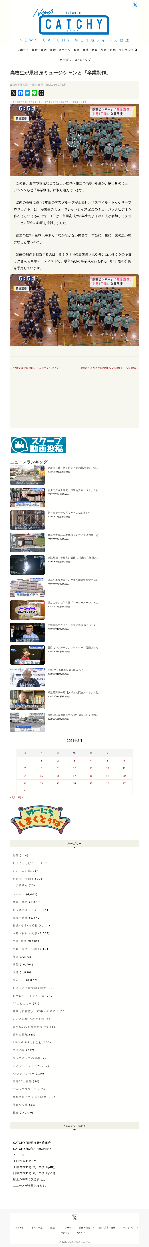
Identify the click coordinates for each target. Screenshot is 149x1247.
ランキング (126, 49)
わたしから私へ (23, 870)
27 (124, 783)
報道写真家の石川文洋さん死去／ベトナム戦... (74, 692)
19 (107, 775)
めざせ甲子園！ (23, 878)
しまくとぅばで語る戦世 (30, 987)
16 (58, 775)
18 (91, 775)
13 (124, 768)
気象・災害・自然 (104, 49)
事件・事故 (39, 49)
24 (74, 783)
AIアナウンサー (24, 1073)
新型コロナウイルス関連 (30, 1096)
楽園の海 (19, 1050)
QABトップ (83, 59)
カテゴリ (66, 59)
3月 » (20, 797)
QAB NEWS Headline (29, 47)
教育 (16, 956)
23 (58, 783)
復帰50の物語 (22, 1081)
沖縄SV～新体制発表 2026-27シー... (68, 669)
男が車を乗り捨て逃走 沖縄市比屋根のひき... (73, 467)
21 (24, 783)
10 (74, 768)
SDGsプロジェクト (26, 1089)
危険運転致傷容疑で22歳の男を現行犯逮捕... (73, 714)
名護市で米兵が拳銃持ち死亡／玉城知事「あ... (74, 535)
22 (41, 783)
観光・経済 (81, 49)
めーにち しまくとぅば (29, 995)
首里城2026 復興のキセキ (31, 1026)
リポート (23, 49)
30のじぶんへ (22, 1003)
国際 (16, 972)
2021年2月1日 (57, 84)
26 (107, 783)
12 (107, 768)
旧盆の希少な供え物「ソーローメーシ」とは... (74, 602)
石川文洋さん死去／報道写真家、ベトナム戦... (74, 490)
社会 (16, 1112)
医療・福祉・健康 (25, 933)
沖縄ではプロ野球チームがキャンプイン (34, 367)
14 (24, 775)
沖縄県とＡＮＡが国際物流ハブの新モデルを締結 (109, 367)
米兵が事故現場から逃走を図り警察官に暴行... (74, 580)
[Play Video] (74, 140)
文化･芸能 (20, 941)
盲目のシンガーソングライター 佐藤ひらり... (74, 647)
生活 (16, 855)
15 (41, 775)
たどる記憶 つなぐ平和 (29, 1018)
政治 (53, 49)
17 (74, 775)
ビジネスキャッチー (26, 909)
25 (91, 783)
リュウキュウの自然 (26, 1057)
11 (91, 768)
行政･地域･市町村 (25, 925)
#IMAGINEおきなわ (27, 1042)
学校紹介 (22, 885)
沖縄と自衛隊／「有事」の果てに (36, 1011)
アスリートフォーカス (28, 1065)
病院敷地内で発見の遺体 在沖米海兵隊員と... (73, 557)
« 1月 (13, 797)
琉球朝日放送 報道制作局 (28, 84)
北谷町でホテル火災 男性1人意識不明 (69, 512)
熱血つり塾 (20, 1104)
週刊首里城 (20, 1034)
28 (24, 790)
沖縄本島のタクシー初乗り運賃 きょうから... (73, 624)
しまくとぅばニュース (28, 863)
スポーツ (65, 49)
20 (124, 775)
